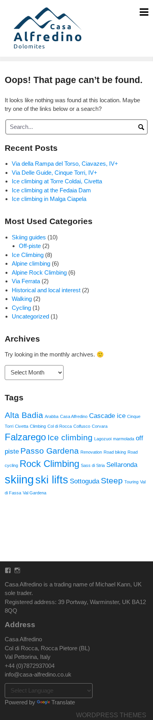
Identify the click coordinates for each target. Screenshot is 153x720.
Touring (131, 481)
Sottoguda (84, 481)
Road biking (115, 452)
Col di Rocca (59, 426)
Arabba (51, 416)
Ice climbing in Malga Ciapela (49, 198)
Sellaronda (121, 465)
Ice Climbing (28, 254)
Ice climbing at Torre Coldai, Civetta (57, 181)
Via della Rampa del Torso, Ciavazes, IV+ (65, 163)
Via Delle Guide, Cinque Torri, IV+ (54, 172)
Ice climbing (70, 437)
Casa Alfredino (73, 416)
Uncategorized (30, 316)
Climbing (38, 426)
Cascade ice (107, 416)
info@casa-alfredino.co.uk (38, 674)
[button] (49, 28)
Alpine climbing (31, 263)
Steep (112, 480)
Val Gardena (34, 492)
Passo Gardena (49, 450)
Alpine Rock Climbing (39, 272)
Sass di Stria (93, 465)
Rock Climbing (49, 463)
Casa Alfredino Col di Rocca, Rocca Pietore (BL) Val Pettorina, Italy (47, 648)
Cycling (21, 307)
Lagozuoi (102, 438)
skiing (19, 479)
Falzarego (25, 437)
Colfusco (81, 426)
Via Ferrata (26, 281)
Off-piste (30, 245)
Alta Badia (24, 415)
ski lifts (51, 480)
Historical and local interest (46, 290)
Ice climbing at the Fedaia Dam (51, 190)
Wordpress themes (111, 715)
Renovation (91, 452)
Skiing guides (29, 237)
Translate (63, 702)
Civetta (21, 426)
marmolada (123, 438)
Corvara (99, 426)
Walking (22, 298)
